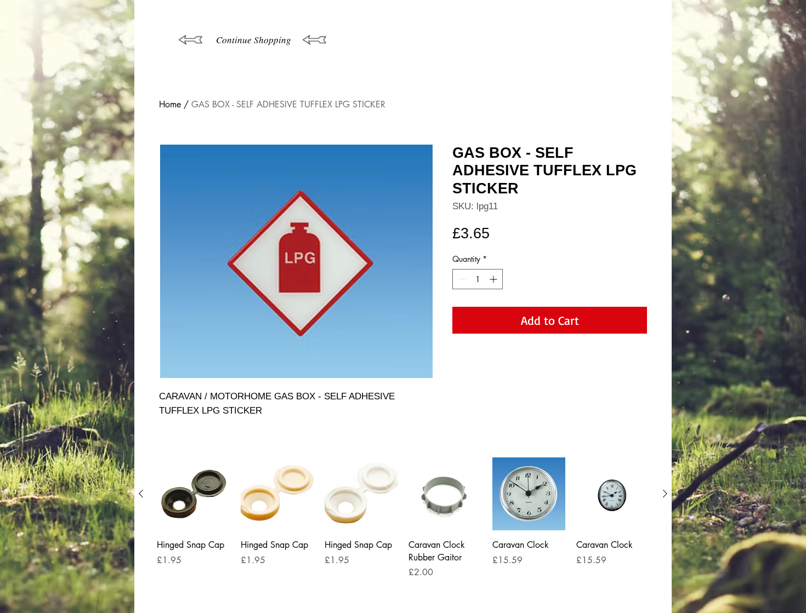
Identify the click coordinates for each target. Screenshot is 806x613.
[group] (403, 530)
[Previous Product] (140, 493)
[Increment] (494, 279)
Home (170, 104)
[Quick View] (193, 493)
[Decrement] (461, 279)
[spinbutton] (477, 279)
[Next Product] (665, 493)
